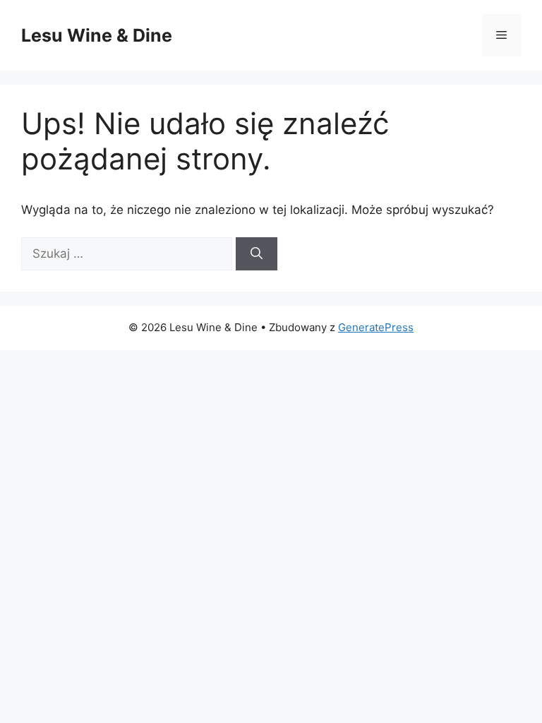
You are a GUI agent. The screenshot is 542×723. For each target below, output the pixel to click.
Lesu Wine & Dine (96, 35)
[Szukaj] (256, 254)
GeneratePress (376, 327)
